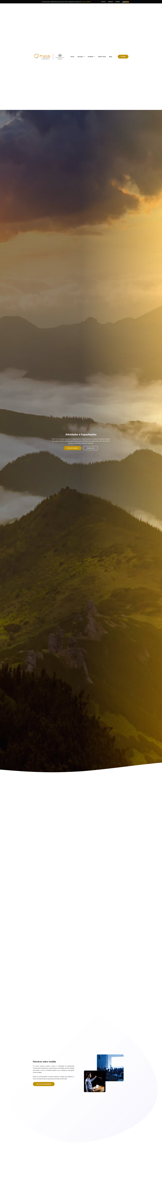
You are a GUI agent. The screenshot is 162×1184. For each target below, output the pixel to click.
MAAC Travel (102, 56)
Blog (110, 56)
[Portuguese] (126, 2)
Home (72, 56)
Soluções (80, 56)
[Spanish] (128, 2)
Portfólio (90, 56)
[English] (123, 2)
